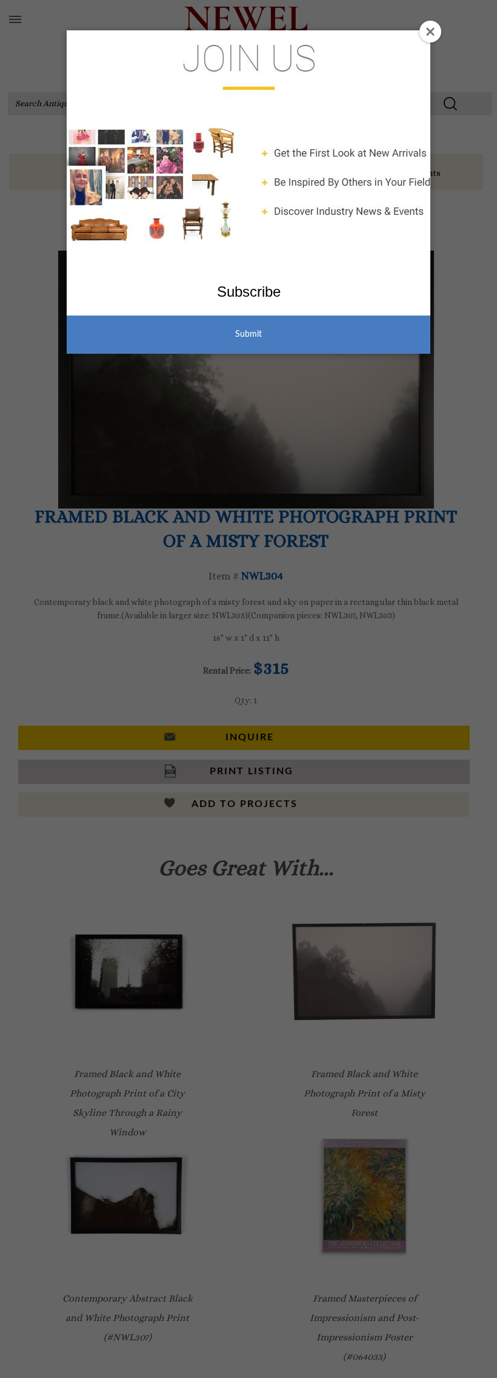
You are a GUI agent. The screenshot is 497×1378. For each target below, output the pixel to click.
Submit (248, 334)
